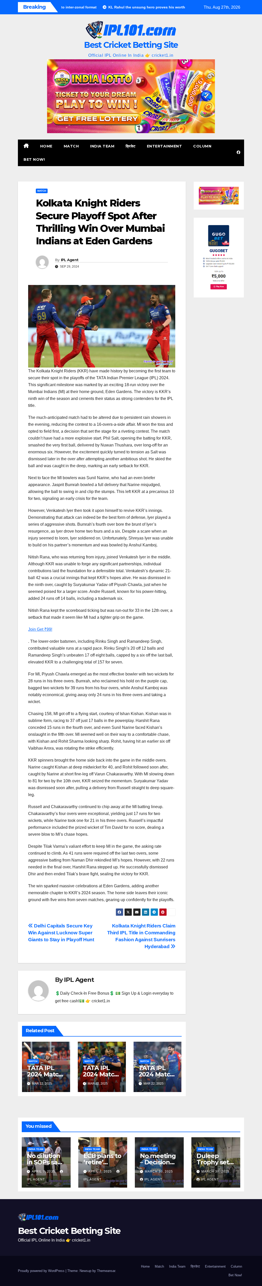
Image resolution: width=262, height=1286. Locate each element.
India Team (102, 146)
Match (71, 146)
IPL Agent (70, 260)
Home (46, 146)
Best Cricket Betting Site (131, 45)
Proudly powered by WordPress (42, 1271)
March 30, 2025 (159, 1171)
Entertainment (164, 146)
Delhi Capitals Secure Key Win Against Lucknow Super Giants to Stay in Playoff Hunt (61, 932)
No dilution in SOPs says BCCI (45, 1162)
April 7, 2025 (44, 1171)
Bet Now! (34, 159)
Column (202, 146)
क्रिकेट (131, 146)
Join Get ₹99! (40, 629)
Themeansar (106, 1271)
